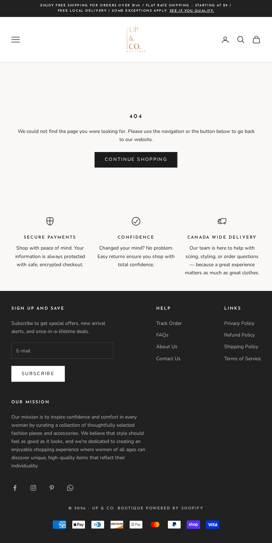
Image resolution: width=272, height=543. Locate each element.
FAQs (162, 335)
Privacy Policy (239, 323)
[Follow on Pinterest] (51, 487)
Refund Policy (239, 335)
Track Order (169, 323)
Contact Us (168, 358)
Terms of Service (242, 358)
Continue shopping (136, 159)
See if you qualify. (192, 10)
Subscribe (38, 373)
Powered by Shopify (175, 508)
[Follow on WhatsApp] (70, 487)
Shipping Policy (241, 346)
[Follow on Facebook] (14, 487)
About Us (166, 346)
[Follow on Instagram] (33, 487)
